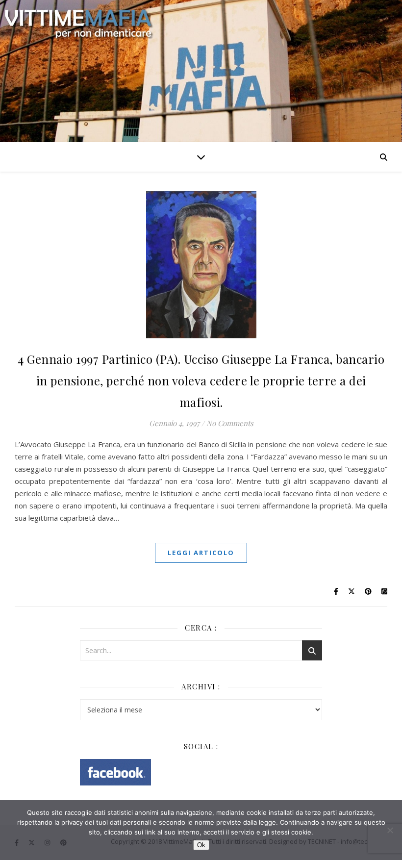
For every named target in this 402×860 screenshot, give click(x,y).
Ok (201, 845)
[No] (390, 830)
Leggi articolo (201, 552)
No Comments (229, 423)
